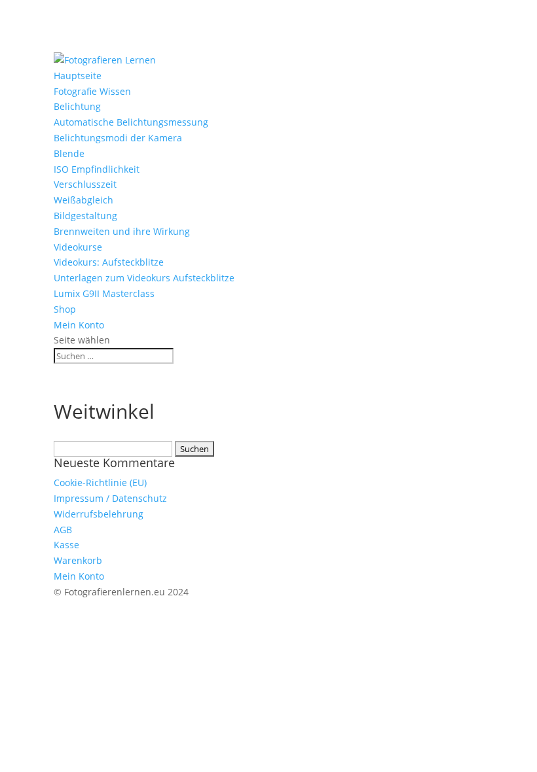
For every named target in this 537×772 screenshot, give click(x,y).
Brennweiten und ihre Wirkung (122, 231)
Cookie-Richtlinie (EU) (100, 482)
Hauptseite (78, 75)
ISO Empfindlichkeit (96, 169)
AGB (63, 529)
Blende (69, 153)
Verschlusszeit (85, 184)
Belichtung (77, 106)
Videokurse (78, 247)
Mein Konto (79, 325)
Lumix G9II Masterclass (104, 293)
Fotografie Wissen (92, 91)
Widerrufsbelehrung (98, 514)
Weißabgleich (83, 200)
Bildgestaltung (85, 215)
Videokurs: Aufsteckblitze (109, 262)
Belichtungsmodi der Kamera (118, 138)
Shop (65, 309)
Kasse (66, 544)
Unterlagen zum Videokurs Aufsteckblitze (144, 278)
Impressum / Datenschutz (110, 498)
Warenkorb (78, 560)
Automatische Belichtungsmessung (131, 122)
